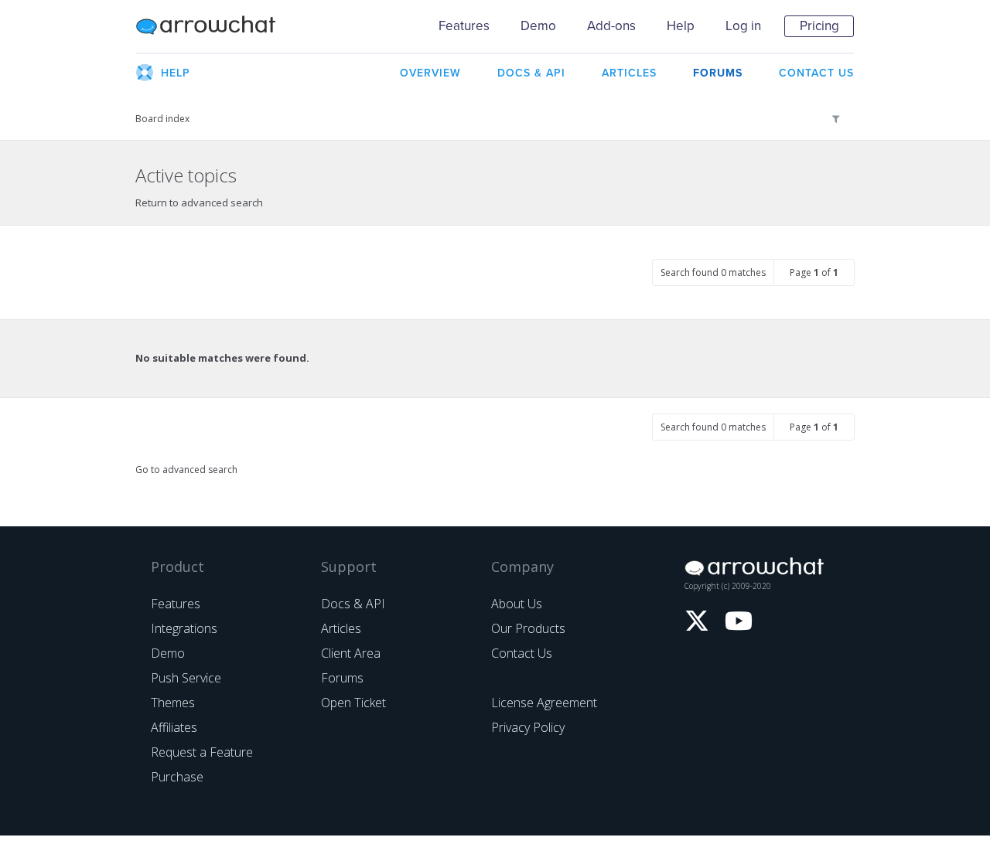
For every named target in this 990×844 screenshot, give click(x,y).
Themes (173, 702)
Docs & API (353, 603)
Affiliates (174, 727)
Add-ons (611, 26)
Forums (342, 677)
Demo (538, 26)
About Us (516, 603)
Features (464, 26)
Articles (341, 628)
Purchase (177, 776)
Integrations (184, 628)
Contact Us (521, 653)
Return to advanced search (199, 202)
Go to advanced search (186, 469)
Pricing (819, 26)
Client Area (351, 653)
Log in (743, 26)
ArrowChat (215, 26)
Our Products (528, 628)
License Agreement (544, 702)
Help (681, 26)
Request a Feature (202, 752)
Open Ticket (353, 702)
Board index (162, 118)
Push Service (186, 677)
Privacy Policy (528, 727)
